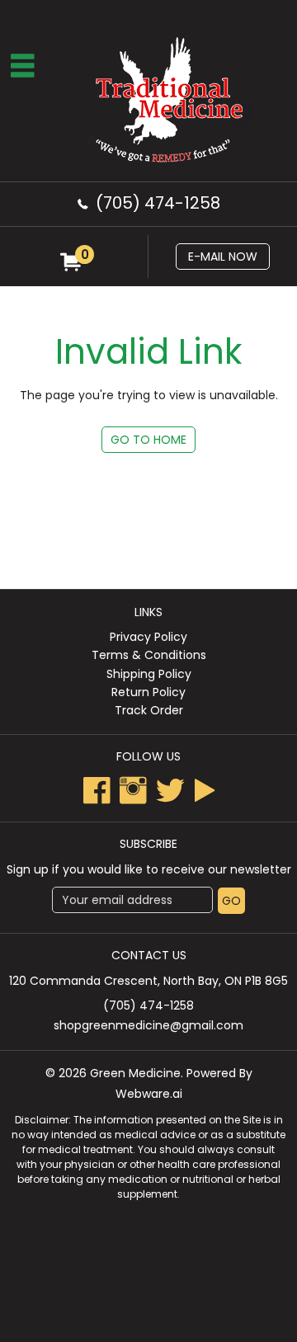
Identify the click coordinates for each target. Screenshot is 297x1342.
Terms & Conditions (149, 655)
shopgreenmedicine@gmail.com (148, 1025)
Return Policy (148, 692)
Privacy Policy (148, 637)
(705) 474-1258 (158, 202)
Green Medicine (135, 1073)
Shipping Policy (148, 674)
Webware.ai (149, 1093)
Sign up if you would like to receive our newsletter (149, 869)
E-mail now (222, 256)
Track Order (149, 710)
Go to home (148, 439)
